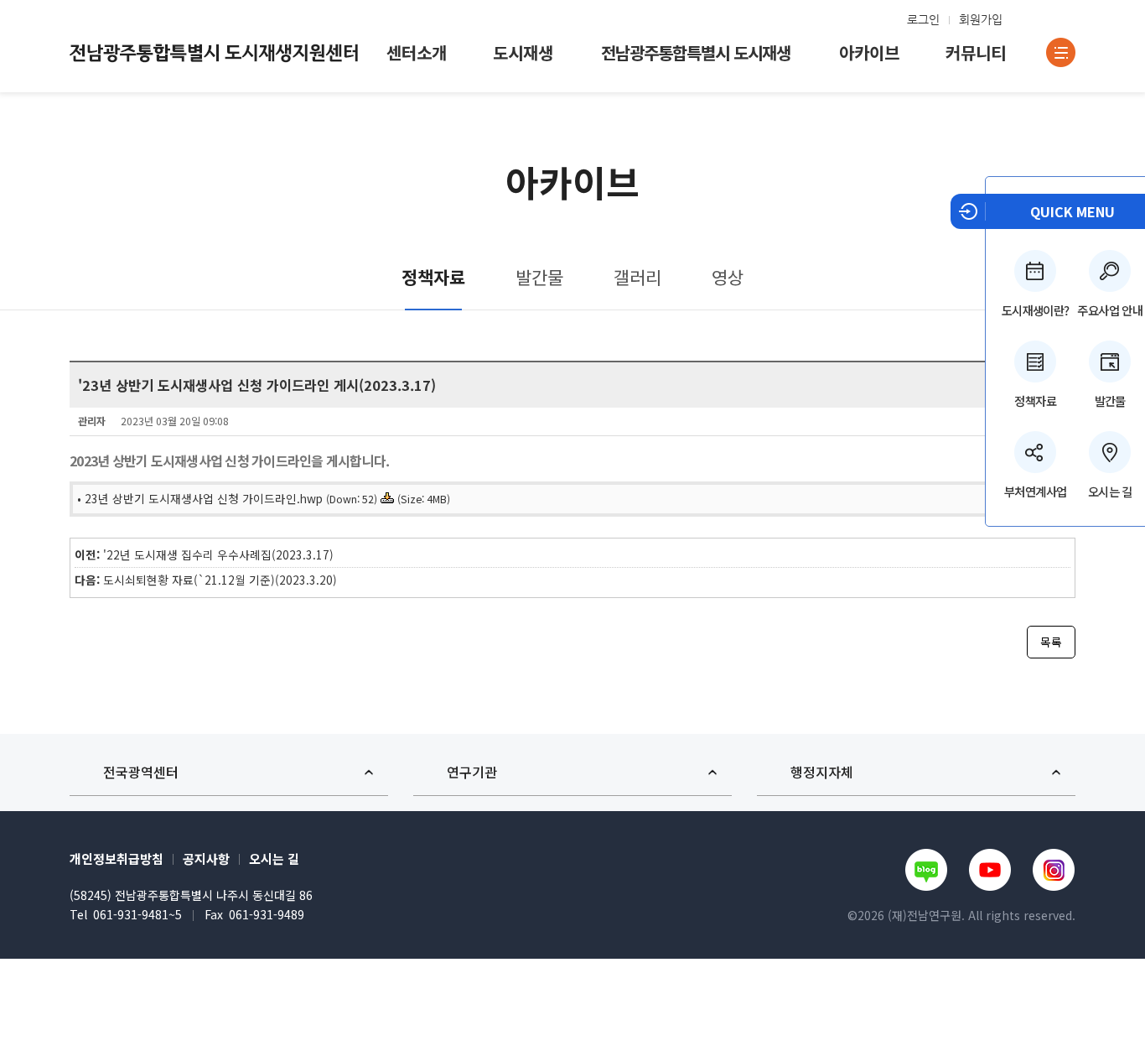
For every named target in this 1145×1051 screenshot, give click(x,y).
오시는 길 (274, 858)
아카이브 (869, 52)
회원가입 (981, 19)
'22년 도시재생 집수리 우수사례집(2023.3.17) (218, 554)
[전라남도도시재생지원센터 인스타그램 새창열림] (1054, 870)
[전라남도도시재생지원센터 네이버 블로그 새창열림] (926, 870)
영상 (727, 276)
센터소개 (416, 52)
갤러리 (637, 276)
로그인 (923, 19)
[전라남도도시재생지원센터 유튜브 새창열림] (990, 870)
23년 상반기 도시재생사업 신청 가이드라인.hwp (204, 498)
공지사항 (206, 858)
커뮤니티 (976, 52)
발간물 (539, 276)
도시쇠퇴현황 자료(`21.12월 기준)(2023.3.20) (220, 579)
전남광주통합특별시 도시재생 (695, 52)
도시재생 (523, 52)
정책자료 (1035, 400)
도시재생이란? (1036, 310)
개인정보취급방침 (116, 858)
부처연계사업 (1035, 491)
